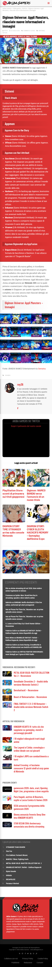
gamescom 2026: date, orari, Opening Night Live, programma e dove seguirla (31, 790)
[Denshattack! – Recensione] (7, 693)
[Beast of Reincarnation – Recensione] (7, 700)
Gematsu (42, 368)
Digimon (7, 375)
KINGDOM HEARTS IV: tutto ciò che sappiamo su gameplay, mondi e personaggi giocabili (29, 729)
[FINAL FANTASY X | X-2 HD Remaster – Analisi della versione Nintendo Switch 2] (7, 707)
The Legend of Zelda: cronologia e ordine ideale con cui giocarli (29, 749)
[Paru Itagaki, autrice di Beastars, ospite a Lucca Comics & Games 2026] (7, 800)
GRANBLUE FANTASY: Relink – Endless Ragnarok (23, 867)
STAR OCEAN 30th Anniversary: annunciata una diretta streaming (29, 825)
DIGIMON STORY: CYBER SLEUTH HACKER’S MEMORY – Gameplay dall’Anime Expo (37, 532)
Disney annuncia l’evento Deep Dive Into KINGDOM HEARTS (29, 816)
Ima (7, 609)
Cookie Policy (43, 958)
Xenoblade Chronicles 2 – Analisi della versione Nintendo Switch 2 (31, 683)
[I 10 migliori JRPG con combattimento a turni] (7, 759)
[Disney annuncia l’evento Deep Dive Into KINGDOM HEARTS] (7, 818)
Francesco (9, 595)
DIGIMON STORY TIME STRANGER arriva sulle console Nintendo (13, 531)
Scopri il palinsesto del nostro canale (26, 426)
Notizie (24, 8)
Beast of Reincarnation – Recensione (30, 696)
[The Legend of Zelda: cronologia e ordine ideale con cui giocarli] (7, 750)
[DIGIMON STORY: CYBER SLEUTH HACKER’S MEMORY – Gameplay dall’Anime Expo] (38, 521)
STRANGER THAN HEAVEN (15, 847)
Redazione (28, 962)
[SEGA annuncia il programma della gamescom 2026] (7, 809)
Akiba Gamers (7, 8)
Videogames (17, 8)
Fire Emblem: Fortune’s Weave (17, 855)
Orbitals (9, 875)
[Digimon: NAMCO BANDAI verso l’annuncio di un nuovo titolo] (38, 486)
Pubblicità (15, 962)
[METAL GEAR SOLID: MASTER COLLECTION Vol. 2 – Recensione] (7, 676)
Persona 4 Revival (12, 883)
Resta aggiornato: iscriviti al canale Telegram (21, 36)
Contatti (40, 962)
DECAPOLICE (10, 879)
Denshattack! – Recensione (26, 690)
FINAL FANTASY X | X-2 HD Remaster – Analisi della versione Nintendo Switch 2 (31, 707)
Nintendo (42, 31)
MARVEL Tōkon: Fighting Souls (17, 859)
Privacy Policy (27, 958)
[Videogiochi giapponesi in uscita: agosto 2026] (26, 573)
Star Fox (9, 851)
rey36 (6, 31)
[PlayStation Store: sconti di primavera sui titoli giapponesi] (14, 486)
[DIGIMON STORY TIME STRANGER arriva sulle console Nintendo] (14, 521)
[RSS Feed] (19, 953)
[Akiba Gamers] (17, 5)
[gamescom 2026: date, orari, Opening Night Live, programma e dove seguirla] (7, 791)
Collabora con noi (11, 958)
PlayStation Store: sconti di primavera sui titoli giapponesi (13, 493)
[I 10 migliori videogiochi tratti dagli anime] (7, 742)
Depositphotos (35, 947)
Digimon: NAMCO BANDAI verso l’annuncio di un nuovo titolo (36, 495)
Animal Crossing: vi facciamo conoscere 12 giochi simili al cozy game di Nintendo (31, 768)
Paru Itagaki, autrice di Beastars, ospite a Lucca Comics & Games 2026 (30, 798)
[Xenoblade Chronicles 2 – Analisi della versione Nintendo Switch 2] (7, 684)
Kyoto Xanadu (11, 871)
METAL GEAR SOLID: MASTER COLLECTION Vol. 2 (24, 863)
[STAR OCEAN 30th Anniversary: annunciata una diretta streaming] (7, 826)
